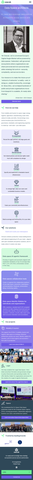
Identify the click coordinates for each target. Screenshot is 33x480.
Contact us (16, 477)
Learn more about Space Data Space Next (16, 417)
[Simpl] (17, 442)
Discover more (16, 101)
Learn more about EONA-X (16, 344)
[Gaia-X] (5, 442)
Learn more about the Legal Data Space (16, 382)
